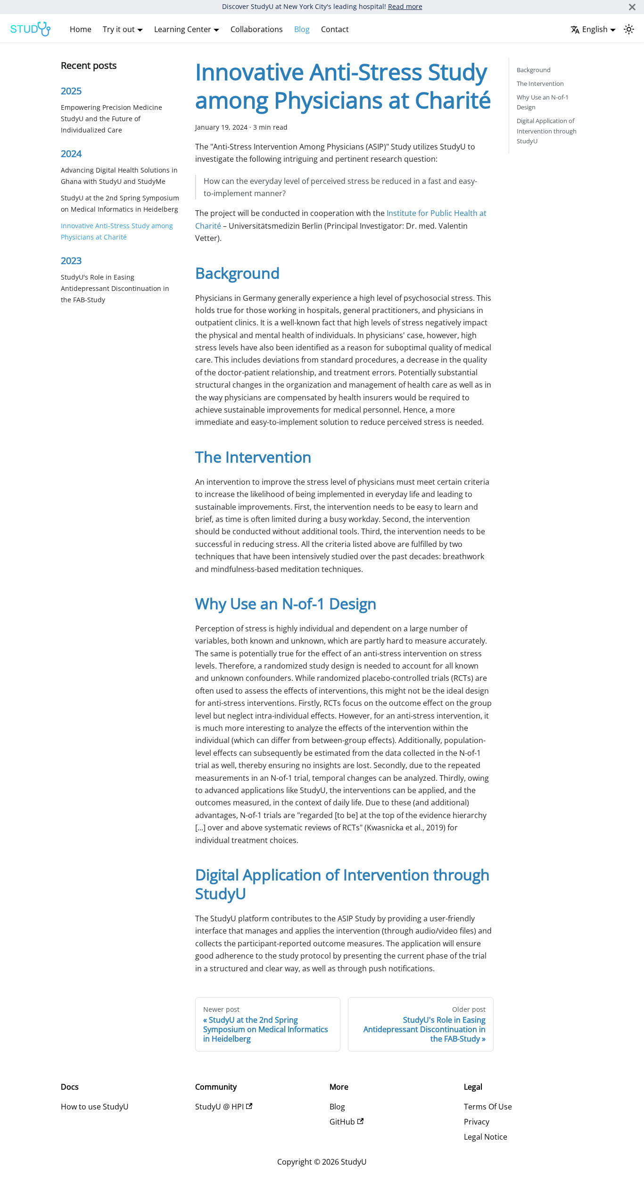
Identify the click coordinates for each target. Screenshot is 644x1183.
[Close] (632, 7)
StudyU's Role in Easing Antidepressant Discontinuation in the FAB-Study (115, 289)
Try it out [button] (119, 29)
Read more (405, 6)
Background (534, 70)
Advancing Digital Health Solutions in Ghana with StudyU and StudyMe (119, 176)
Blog (302, 29)
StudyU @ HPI (219, 1106)
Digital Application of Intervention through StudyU (547, 130)
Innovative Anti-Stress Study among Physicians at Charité (117, 231)
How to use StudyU (95, 1106)
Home (80, 29)
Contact (335, 29)
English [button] (595, 29)
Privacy (476, 1122)
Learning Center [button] (182, 29)
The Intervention (540, 83)
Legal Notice (485, 1137)
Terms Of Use (488, 1106)
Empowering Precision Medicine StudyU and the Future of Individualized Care (111, 119)
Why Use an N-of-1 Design (543, 102)
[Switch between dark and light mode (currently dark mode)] (628, 29)
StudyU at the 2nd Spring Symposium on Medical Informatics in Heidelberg (120, 204)
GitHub (342, 1122)
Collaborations (257, 29)
